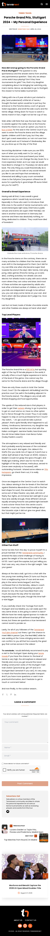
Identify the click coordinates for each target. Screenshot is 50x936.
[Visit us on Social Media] (20, 926)
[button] (4, 876)
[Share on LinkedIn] (16, 696)
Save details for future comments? (16, 764)
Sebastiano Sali (23, 29)
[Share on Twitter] (8, 696)
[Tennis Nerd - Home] (16, 4)
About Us (18, 920)
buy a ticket (7, 129)
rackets (21, 408)
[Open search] (42, 4)
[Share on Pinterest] (12, 696)
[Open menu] (46, 4)
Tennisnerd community (32, 553)
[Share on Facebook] (4, 696)
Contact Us (30, 920)
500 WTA (30, 369)
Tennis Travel (25, 13)
